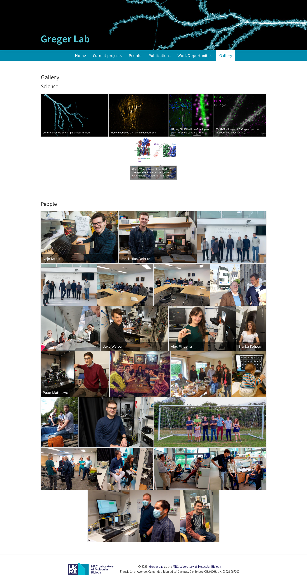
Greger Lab (65, 38)
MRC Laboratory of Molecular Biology (197, 567)
